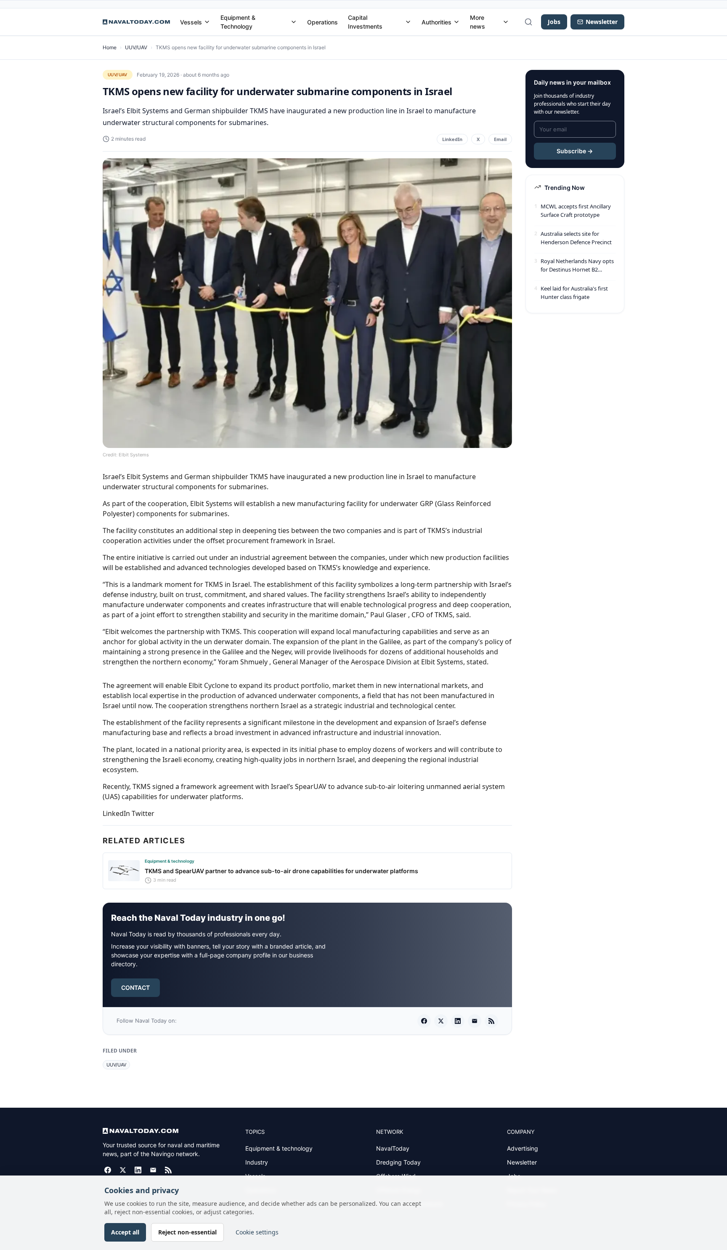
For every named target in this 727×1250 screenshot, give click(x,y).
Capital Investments (365, 22)
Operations (322, 22)
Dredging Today (398, 1162)
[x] (441, 1021)
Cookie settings (257, 1232)
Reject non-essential (187, 1232)
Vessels (191, 22)
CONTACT (135, 987)
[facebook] (424, 1021)
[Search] (528, 21)
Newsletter (522, 1162)
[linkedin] (457, 1021)
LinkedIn (452, 139)
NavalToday (392, 1148)
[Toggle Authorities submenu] (456, 22)
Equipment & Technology (237, 22)
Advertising (522, 1148)
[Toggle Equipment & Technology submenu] (293, 22)
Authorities (436, 22)
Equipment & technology (279, 1148)
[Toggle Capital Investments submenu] (408, 22)
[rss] (491, 1021)
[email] (474, 1021)
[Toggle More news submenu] (505, 22)
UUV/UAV (136, 47)
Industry (256, 1162)
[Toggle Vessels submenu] (207, 22)
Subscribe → (575, 151)
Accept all (125, 1232)
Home (110, 47)
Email (500, 139)
